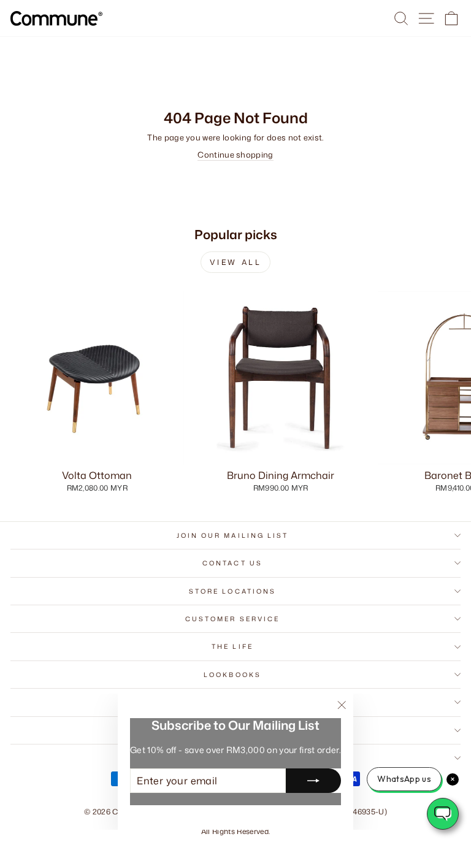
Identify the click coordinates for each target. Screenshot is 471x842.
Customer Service (232, 618)
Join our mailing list (233, 535)
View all (236, 262)
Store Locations (232, 591)
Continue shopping (235, 154)
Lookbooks (232, 674)
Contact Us (232, 563)
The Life (232, 646)
